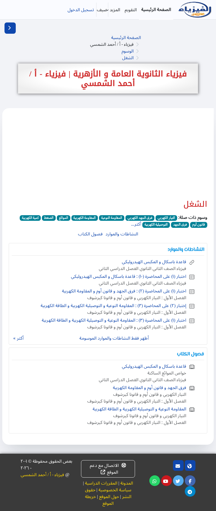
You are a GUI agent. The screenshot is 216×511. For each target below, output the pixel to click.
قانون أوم (198, 225)
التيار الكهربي (166, 218)
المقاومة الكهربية (84, 218)
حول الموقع (109, 496)
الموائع (63, 218)
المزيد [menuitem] (115, 10)
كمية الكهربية (30, 218)
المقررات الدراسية (101, 483)
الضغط (48, 218)
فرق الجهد (180, 225)
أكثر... (136, 224)
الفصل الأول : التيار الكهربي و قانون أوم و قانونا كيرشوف (136, 298)
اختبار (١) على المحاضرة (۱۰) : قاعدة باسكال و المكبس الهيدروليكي (128, 276)
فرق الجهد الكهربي (140, 218)
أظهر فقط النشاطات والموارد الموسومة (114, 338)
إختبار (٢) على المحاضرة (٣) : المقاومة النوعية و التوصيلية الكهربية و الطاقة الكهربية (113, 305)
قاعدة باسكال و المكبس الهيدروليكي (154, 262)
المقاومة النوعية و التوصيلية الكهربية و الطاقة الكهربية (139, 409)
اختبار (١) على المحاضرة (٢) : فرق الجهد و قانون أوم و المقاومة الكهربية (124, 291)
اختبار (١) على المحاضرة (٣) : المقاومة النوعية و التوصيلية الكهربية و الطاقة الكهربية (114, 320)
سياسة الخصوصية (114, 490)
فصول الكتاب (90, 234)
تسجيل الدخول (81, 9)
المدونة (126, 483)
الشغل (128, 58)
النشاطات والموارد (121, 234)
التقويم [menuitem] (131, 10)
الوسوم (128, 51)
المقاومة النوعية (111, 218)
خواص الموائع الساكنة (166, 373)
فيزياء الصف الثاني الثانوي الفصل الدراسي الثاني (142, 268)
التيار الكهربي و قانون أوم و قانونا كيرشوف (149, 394)
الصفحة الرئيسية (126, 37)
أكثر (20, 338)
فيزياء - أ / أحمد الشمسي (42, 475)
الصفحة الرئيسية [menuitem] (156, 9)
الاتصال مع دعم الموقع (104, 469)
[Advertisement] (108, 157)
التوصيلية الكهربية (156, 225)
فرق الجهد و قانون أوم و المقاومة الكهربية (149, 387)
